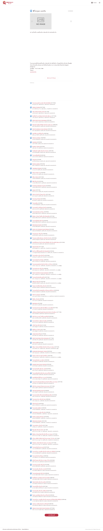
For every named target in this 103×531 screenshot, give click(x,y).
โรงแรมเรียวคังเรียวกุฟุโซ (38, 277)
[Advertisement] (51, 91)
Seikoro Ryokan (36, 107)
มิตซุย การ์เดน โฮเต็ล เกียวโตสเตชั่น (40, 216)
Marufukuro (35, 303)
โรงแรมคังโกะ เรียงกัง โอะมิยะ (39, 320)
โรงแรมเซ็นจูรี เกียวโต (37, 220)
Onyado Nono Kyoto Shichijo (39, 364)
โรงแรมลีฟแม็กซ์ (36, 155)
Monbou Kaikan (36, 163)
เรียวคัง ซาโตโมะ (36, 137)
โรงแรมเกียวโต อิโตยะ (37, 455)
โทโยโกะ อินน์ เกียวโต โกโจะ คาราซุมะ (41, 442)
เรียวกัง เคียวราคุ (36, 172)
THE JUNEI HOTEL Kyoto (38, 111)
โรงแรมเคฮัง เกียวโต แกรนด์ (39, 468)
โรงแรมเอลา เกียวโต (37, 233)
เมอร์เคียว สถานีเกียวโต (38, 133)
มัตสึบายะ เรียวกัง (36, 329)
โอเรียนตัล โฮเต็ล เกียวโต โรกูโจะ (40, 150)
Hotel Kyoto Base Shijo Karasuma (40, 338)
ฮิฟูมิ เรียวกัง (35, 181)
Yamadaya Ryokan (36, 168)
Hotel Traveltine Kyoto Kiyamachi (40, 272)
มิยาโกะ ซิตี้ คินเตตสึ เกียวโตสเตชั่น (40, 251)
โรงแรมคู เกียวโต (36, 198)
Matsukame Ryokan (37, 224)
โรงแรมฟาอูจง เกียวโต (37, 268)
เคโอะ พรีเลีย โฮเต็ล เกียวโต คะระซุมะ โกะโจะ (43, 438)
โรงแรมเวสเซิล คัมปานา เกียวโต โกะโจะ (42, 238)
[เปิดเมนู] (99, 3)
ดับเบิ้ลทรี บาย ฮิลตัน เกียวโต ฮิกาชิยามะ (41, 116)
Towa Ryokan (35, 246)
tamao (33, 190)
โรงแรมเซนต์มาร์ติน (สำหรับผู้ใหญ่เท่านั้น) (42, 394)
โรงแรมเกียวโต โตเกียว (38, 259)
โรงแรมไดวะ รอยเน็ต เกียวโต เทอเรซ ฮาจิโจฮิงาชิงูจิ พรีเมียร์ (46, 499)
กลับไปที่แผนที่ (51, 515)
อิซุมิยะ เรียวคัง (35, 299)
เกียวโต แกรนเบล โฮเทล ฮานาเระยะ (41, 386)
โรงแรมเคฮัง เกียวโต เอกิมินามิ (39, 490)
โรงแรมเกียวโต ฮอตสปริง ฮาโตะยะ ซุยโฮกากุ (43, 290)
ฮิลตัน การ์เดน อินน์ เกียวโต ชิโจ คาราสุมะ (42, 434)
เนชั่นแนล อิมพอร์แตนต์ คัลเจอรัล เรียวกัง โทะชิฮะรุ (44, 312)
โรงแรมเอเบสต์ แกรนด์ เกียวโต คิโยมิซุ (41, 102)
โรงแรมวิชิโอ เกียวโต (37, 486)
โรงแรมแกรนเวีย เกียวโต (38, 464)
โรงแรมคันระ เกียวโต (37, 425)
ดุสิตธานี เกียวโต (36, 281)
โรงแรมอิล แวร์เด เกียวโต (38, 255)
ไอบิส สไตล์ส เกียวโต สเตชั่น (39, 482)
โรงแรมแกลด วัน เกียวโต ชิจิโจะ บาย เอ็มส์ (42, 307)
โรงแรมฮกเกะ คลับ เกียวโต (38, 412)
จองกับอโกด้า (33, 71)
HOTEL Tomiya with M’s (38, 416)
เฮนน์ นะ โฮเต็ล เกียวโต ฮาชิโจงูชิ (40, 503)
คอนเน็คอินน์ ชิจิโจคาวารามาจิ (39, 377)
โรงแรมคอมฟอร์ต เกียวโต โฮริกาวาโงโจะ (42, 264)
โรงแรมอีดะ (35, 203)
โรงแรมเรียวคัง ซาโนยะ (38, 211)
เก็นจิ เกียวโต (35, 403)
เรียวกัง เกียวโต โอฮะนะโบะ (39, 194)
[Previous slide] (32, 21)
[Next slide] (71, 21)
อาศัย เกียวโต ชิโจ (36, 333)
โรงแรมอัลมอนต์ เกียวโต (38, 473)
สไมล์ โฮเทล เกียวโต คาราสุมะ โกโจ (41, 460)
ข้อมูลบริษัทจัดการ (25, 529)
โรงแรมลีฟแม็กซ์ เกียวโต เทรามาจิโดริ (41, 373)
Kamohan (34, 142)
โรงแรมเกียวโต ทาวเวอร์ (38, 447)
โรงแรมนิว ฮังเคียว (36, 407)
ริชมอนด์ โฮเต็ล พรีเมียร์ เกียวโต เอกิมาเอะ (42, 124)
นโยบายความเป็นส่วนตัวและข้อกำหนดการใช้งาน (12, 529)
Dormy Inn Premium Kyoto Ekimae (40, 229)
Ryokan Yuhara (36, 146)
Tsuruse (34, 159)
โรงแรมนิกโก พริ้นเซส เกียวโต (39, 207)
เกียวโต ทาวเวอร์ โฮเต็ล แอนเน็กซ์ (40, 316)
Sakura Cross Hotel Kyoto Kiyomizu (41, 508)
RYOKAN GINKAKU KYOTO (39, 185)
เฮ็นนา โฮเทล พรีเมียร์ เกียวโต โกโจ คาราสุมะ (43, 346)
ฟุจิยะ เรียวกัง (35, 177)
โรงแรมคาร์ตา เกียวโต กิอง (38, 399)
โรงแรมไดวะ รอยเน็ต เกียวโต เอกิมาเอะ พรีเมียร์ (43, 451)
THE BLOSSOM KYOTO (38, 390)
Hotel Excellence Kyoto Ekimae (39, 129)
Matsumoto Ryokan (37, 421)
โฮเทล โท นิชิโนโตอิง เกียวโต (39, 285)
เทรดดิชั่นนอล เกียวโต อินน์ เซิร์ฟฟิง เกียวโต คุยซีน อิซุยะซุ (46, 242)
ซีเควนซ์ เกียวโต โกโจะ (38, 429)
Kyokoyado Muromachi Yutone (39, 351)
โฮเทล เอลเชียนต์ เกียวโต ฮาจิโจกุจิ (40, 495)
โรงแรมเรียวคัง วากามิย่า (38, 360)
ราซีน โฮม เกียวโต (36, 325)
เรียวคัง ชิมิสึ (35, 342)
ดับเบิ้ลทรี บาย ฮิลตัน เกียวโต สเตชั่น (40, 477)
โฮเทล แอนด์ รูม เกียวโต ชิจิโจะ (39, 355)
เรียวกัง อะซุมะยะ (36, 294)
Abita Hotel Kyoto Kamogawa (39, 120)
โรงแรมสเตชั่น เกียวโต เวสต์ (39, 368)
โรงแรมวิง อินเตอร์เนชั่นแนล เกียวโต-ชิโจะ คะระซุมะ (44, 381)
